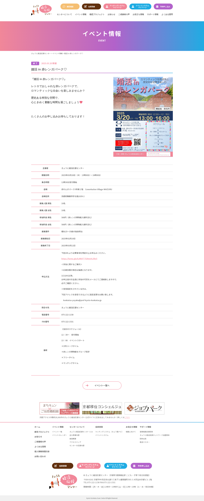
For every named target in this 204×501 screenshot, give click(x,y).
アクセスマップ (75, 442)
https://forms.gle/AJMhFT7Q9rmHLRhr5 (79, 258)
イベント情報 (80, 14)
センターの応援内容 (77, 445)
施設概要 (73, 438)
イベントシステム (101, 435)
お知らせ (111, 14)
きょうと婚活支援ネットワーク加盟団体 (155, 435)
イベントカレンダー (59, 435)
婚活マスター (145, 442)
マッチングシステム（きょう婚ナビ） (109, 431)
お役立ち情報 (138, 14)
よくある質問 (167, 14)
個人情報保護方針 (42, 451)
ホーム (37, 426)
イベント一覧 (57, 431)
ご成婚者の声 (124, 14)
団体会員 (143, 438)
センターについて (64, 14)
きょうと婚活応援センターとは (81, 431)
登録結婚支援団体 (146, 431)
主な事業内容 (74, 435)
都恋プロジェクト (97, 14)
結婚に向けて (131, 431)
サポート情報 (152, 14)
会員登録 (99, 426)
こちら (127, 417)
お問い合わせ (40, 456)
